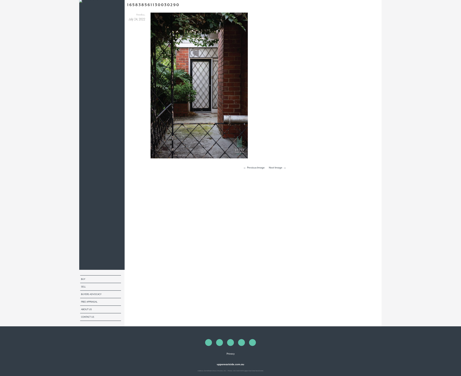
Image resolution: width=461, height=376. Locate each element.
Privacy (231, 353)
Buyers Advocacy (91, 294)
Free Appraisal (89, 302)
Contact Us (87, 317)
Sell (83, 286)
